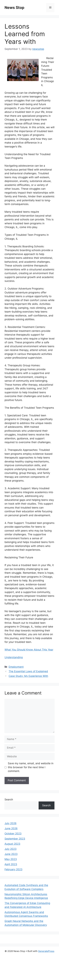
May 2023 (11, 859)
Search (9, 799)
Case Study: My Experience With (28, 675)
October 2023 (13, 833)
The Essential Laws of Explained (28, 671)
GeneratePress (46, 951)
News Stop (14, 7)
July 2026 (10, 823)
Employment (16, 666)
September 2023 (15, 838)
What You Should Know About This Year (29, 649)
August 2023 (12, 843)
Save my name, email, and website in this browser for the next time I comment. (30, 767)
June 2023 (11, 854)
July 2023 (10, 848)
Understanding (14, 657)
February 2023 (13, 869)
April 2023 (11, 864)
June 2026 (11, 828)
